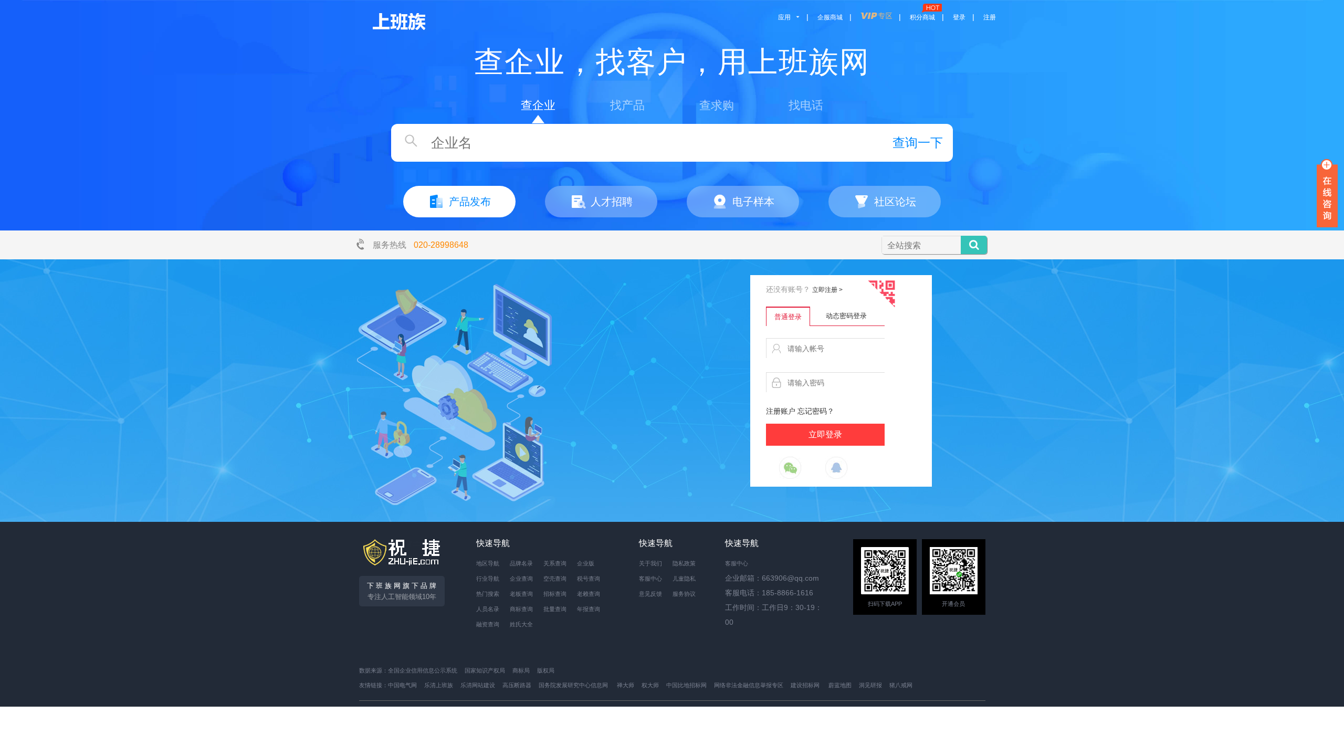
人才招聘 (612, 201)
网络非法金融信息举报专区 (748, 685)
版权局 (545, 670)
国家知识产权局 (485, 670)
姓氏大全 (521, 624)
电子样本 (753, 201)
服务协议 (684, 594)
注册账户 (780, 411)
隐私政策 (684, 563)
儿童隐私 (684, 578)
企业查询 (521, 578)
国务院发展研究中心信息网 (573, 685)
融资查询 (487, 624)
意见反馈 (650, 594)
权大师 (650, 685)
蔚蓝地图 (840, 685)
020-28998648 (441, 244)
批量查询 (554, 609)
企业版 (585, 563)
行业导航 (487, 578)
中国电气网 (402, 685)
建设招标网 (805, 685)
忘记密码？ (815, 411)
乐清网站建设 (477, 685)
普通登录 (788, 317)
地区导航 (487, 563)
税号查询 (588, 578)
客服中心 (650, 578)
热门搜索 (487, 594)
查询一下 (917, 142)
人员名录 (487, 609)
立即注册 (827, 289)
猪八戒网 (900, 685)
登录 (959, 17)
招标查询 (554, 594)
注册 (989, 17)
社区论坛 (895, 201)
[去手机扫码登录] (881, 294)
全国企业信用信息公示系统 (422, 670)
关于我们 (650, 563)
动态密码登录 (846, 316)
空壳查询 (554, 578)
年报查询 (588, 609)
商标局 (521, 670)
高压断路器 (516, 685)
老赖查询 (588, 594)
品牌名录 (521, 563)
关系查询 (554, 563)
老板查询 (521, 594)
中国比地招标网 (686, 685)
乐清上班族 (438, 685)
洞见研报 (870, 685)
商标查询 (521, 609)
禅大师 (625, 685)
